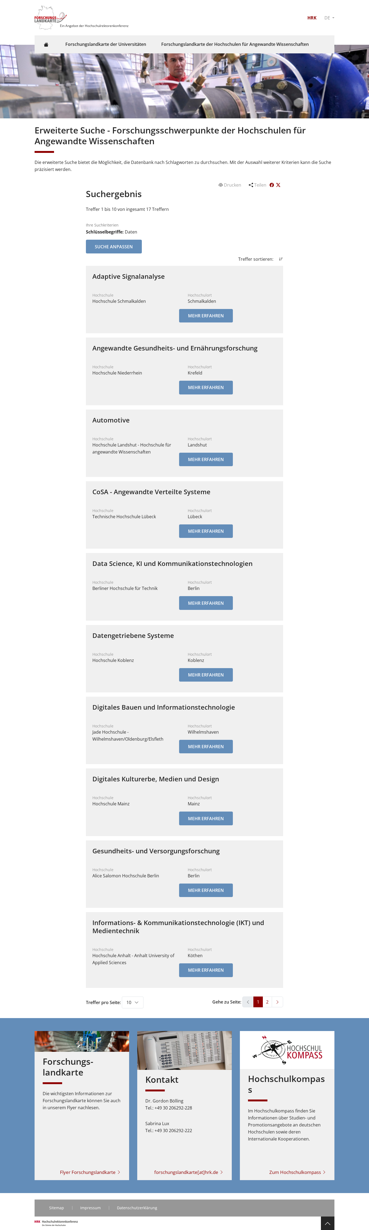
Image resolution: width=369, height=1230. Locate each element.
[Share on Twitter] (278, 185)
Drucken (232, 185)
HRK (312, 18)
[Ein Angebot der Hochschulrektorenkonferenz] (51, 17)
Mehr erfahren (206, 316)
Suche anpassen (114, 247)
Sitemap (56, 1207)
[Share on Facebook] (272, 185)
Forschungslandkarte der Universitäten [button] (105, 44)
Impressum (90, 1207)
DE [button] (327, 18)
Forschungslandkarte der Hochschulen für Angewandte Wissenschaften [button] (235, 44)
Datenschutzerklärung (137, 1207)
